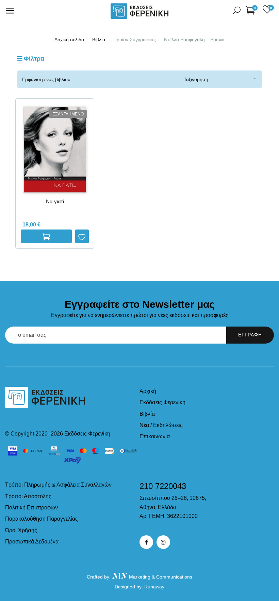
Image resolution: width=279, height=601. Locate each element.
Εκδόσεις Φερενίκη (162, 402)
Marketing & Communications (160, 577)
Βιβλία (98, 39)
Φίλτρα (33, 58)
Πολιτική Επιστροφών (31, 507)
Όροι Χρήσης (21, 530)
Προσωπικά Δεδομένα (32, 541)
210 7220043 (163, 486)
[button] (252, 10)
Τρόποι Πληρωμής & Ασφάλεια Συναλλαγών (58, 485)
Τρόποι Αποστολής (28, 496)
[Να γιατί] (55, 149)
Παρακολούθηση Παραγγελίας (41, 519)
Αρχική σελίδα (69, 39)
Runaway (154, 586)
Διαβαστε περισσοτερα (46, 236)
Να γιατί (55, 201)
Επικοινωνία (155, 436)
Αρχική (148, 391)
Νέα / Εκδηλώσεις (161, 425)
